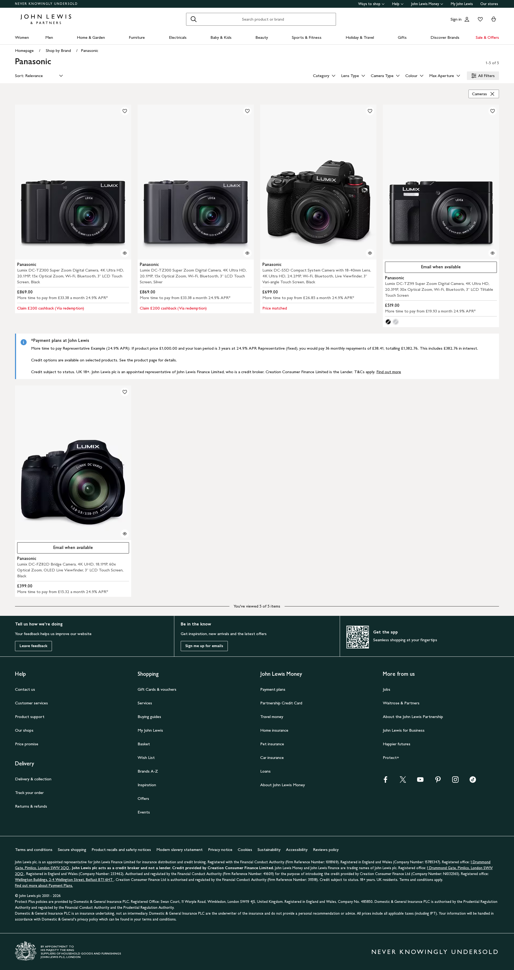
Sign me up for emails (204, 646)
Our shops (24, 730)
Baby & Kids (221, 37)
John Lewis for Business (404, 730)
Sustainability (269, 849)
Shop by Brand (58, 50)
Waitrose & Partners (401, 702)
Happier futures (396, 743)
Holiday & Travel (360, 37)
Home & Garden (91, 37)
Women (22, 37)
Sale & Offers (487, 37)
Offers (143, 798)
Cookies (245, 849)
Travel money (271, 716)
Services (145, 702)
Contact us (25, 689)
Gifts (402, 37)
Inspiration (147, 784)
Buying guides (149, 716)
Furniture (137, 37)
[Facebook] (385, 781)
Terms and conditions (33, 849)
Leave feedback (33, 646)
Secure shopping (72, 849)
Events (144, 812)
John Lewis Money (425, 4)
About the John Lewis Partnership (413, 716)
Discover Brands (444, 37)
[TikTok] (473, 781)
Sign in (456, 19)
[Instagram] (455, 781)
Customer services (31, 702)
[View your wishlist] (479, 19)
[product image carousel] (73, 182)
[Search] (193, 19)
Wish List (146, 757)
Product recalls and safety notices (121, 849)
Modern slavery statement (179, 849)
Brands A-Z (148, 771)
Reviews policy (326, 849)
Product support (29, 716)
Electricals (178, 37)
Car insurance (272, 757)
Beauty (261, 37)
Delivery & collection (33, 778)
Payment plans (272, 689)
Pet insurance (272, 743)
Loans (265, 771)
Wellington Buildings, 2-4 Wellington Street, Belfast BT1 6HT (64, 879)
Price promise (26, 743)
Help (395, 4)
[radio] (388, 322)
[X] (403, 781)
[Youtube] (420, 781)
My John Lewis (462, 4)
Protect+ (391, 757)
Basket (144, 743)
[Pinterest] (438, 781)
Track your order (29, 792)
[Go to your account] (467, 19)
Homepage (24, 50)
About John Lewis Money (282, 784)
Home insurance (274, 730)
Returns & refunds (31, 806)
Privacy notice (220, 849)
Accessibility (297, 849)
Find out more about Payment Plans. (44, 885)
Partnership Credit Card (281, 702)
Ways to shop (369, 4)
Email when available (423, 268)
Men (49, 37)
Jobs (386, 689)
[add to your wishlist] (124, 111)
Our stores (489, 4)
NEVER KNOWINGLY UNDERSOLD (46, 4)
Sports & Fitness (307, 37)
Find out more (388, 371)
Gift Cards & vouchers (157, 689)
